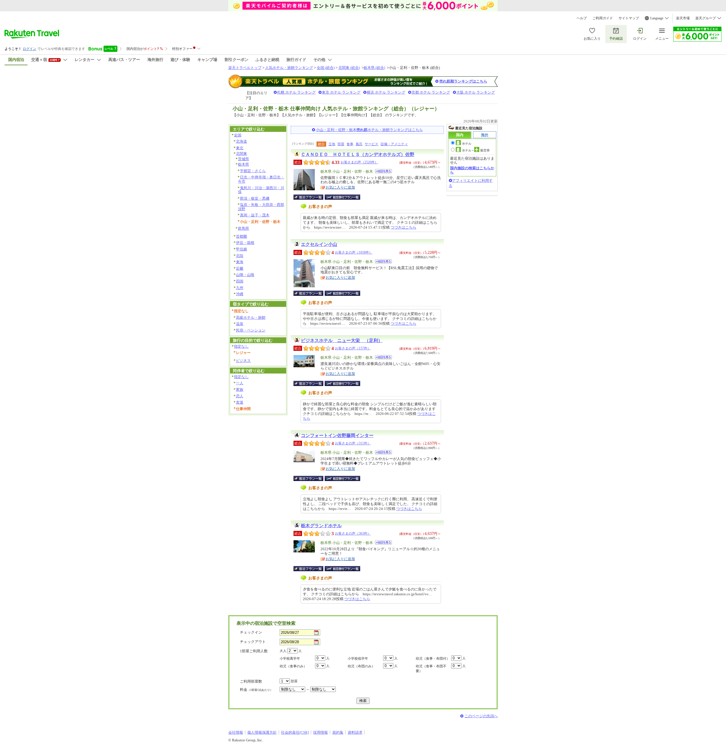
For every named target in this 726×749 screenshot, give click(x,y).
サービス (371, 144)
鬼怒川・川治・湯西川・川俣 (261, 190)
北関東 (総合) (349, 68)
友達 (239, 402)
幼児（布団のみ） (361, 666)
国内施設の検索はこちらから (472, 170)
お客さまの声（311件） (353, 443)
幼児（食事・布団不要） (431, 668)
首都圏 (241, 236)
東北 (239, 148)
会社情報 (235, 732)
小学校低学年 (358, 659)
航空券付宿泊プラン (342, 197)
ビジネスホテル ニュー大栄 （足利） (342, 340)
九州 (239, 288)
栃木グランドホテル (321, 525)
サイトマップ (629, 18)
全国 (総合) (326, 68)
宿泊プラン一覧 (311, 197)
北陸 (239, 256)
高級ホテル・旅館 (250, 317)
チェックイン (251, 632)
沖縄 (239, 294)
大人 (283, 651)
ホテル (466, 143)
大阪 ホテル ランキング (475, 92)
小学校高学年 (290, 659)
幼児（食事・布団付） (433, 659)
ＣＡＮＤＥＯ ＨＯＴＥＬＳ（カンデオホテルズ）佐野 (357, 154)
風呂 (359, 144)
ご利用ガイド (602, 18)
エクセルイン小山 (319, 244)
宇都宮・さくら (253, 171)
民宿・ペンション (250, 330)
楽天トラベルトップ (244, 68)
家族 (239, 389)
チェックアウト (253, 642)
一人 (239, 383)
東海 (239, 262)
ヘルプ (582, 18)
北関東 (241, 153)
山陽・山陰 (245, 275)
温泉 (239, 324)
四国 (239, 281)
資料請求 (355, 732)
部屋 (340, 144)
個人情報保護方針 (262, 732)
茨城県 (243, 159)
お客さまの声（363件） (353, 533)
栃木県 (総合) (374, 68)
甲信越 (241, 249)
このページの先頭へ (481, 716)
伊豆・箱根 (245, 242)
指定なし (241, 346)
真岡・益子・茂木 (254, 215)
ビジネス (243, 360)
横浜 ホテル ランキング (386, 92)
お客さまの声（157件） (353, 348)
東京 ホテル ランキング (341, 92)
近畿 (239, 268)
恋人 (239, 396)
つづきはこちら (403, 227)
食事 (350, 144)
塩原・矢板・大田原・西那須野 (261, 206)
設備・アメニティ (394, 144)
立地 (331, 144)
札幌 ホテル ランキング (296, 92)
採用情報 (320, 732)
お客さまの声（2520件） (359, 162)
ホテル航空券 (476, 150)
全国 (237, 135)
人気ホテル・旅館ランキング (289, 68)
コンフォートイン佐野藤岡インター (337, 435)
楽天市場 (683, 18)
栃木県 (243, 164)
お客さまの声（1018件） (353, 252)
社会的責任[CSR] (295, 732)
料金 (256, 689)
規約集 (337, 732)
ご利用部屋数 (251, 681)
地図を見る (383, 171)
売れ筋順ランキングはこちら (463, 81)
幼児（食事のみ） (293, 666)
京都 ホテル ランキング (430, 92)
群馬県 (243, 228)
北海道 (241, 141)
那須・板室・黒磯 (254, 198)
